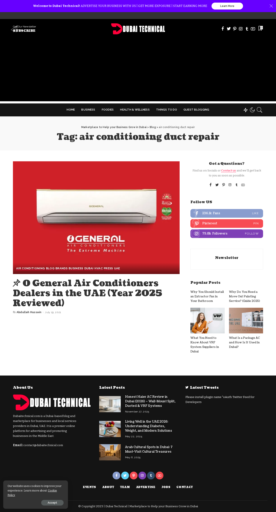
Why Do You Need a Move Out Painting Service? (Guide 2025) (244, 296)
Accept (52, 502)
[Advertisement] (138, 71)
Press (108, 268)
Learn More (227, 6)
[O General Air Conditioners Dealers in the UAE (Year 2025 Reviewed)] (96, 217)
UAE (117, 268)
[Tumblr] (247, 28)
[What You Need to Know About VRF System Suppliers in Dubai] (207, 320)
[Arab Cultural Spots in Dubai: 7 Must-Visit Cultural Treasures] (110, 452)
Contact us (228, 170)
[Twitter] (229, 28)
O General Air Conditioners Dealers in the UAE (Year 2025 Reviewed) (87, 293)
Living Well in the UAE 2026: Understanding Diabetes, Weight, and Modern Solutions (148, 426)
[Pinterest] (235, 28)
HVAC (98, 268)
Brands (61, 268)
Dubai (89, 268)
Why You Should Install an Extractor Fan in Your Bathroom (207, 296)
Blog (50, 268)
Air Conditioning (30, 268)
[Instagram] (241, 28)
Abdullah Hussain (29, 312)
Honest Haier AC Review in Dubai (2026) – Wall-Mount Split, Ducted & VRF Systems (150, 401)
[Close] (271, 6)
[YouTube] (253, 28)
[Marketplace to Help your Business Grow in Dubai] (138, 28)
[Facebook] (223, 28)
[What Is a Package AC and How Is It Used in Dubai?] (246, 320)
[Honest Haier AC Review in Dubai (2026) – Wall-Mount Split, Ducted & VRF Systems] (110, 404)
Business (76, 268)
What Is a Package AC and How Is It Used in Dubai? (244, 342)
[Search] (259, 109)
